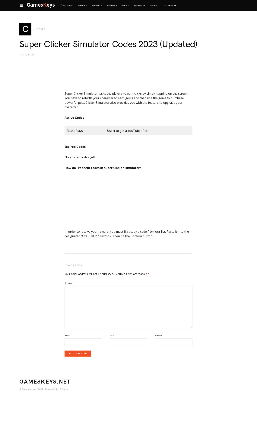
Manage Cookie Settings (56, 389)
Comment (70, 283)
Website (158, 335)
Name (67, 335)
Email (112, 335)
